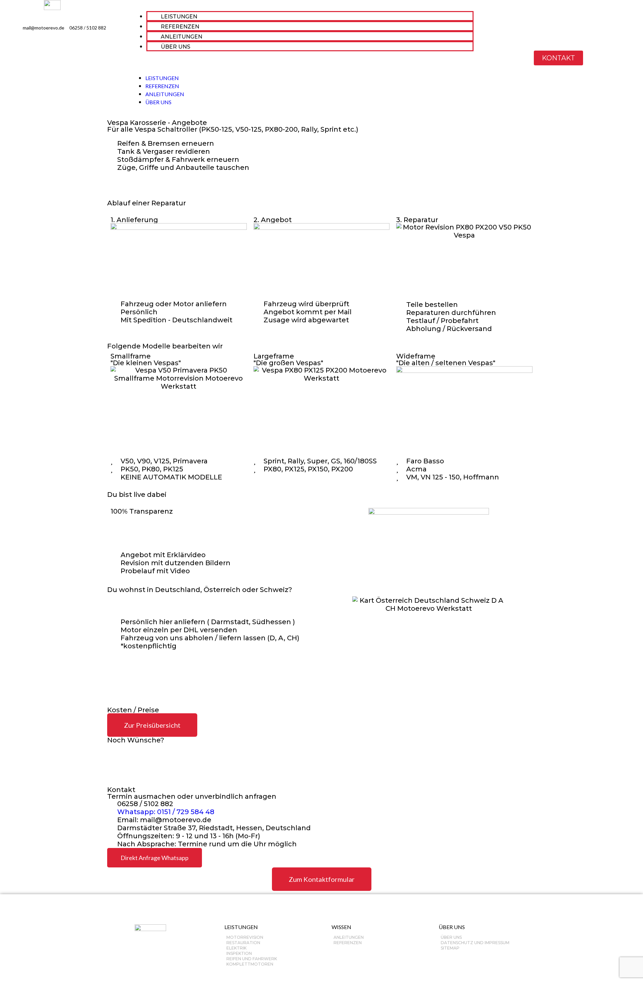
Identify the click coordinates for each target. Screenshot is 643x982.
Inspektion (239, 953)
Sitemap (450, 948)
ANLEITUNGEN (181, 37)
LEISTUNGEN (179, 16)
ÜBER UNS (175, 47)
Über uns (451, 937)
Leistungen (241, 927)
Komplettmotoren (249, 964)
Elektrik (236, 948)
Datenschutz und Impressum (475, 942)
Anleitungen (349, 937)
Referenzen (348, 942)
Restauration (243, 942)
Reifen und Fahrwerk (251, 958)
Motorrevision (244, 937)
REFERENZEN (180, 26)
